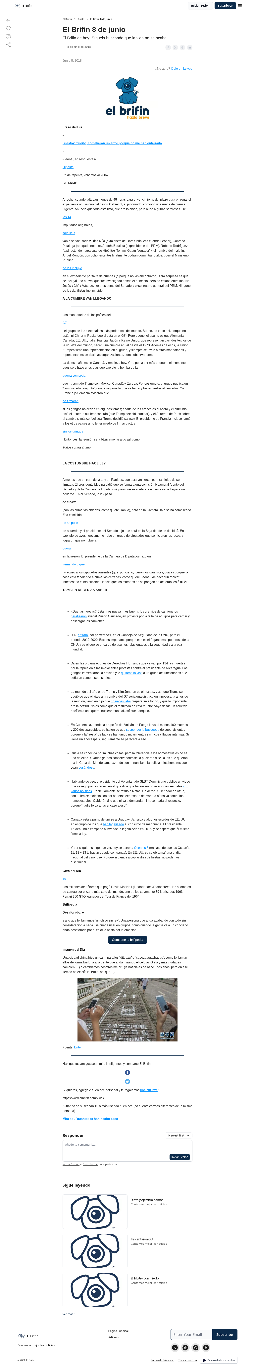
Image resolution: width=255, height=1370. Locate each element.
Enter (78, 1047)
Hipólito (68, 167)
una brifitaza (149, 1090)
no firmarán (70, 401)
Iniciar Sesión (200, 5)
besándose (86, 767)
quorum (68, 548)
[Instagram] (195, 1347)
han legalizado (113, 824)
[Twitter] (175, 1347)
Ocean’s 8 (141, 847)
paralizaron (79, 616)
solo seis (69, 233)
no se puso (70, 523)
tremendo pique (74, 564)
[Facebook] (185, 1347)
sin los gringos (73, 431)
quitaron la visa (131, 673)
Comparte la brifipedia (127, 939)
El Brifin (67, 19)
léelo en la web (181, 68)
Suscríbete (225, 5)
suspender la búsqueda (142, 729)
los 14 (67, 217)
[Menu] (239, 5)
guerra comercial (74, 375)
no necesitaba (121, 701)
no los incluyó (72, 268)
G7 (65, 323)
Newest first (176, 1135)
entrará (83, 635)
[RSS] (206, 1347)
